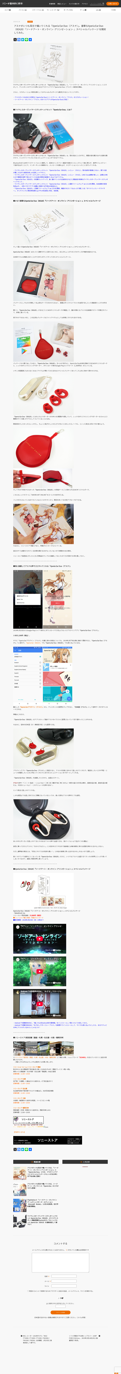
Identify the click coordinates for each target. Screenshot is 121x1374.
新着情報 (52, 4)
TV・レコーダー (52, 10)
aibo (97, 10)
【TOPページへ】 (19, 1132)
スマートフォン (37, 10)
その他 (113, 10)
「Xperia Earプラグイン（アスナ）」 (31, 707)
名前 (47, 1276)
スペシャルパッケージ (49, 92)
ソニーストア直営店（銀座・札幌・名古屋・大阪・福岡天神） (36, 1057)
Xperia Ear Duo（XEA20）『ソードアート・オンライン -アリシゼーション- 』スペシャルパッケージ (63, 201)
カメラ (7, 10)
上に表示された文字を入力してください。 (60, 1303)
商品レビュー (62, 4)
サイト (47, 1286)
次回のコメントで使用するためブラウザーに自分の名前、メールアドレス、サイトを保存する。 (61, 1291)
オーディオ (67, 10)
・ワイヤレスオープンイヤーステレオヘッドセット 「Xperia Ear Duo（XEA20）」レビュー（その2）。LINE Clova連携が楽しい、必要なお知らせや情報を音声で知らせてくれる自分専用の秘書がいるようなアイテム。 (60, 176)
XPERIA (30, 21)
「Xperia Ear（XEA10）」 (34, 643)
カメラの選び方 (74, 4)
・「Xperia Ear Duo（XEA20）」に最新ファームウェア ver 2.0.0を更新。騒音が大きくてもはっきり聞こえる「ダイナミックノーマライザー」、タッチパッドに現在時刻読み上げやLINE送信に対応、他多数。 (59, 189)
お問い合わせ (112, 3)
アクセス (85, 4)
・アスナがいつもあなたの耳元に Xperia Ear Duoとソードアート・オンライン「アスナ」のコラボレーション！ (51, 97)
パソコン (21, 10)
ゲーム (82, 10)
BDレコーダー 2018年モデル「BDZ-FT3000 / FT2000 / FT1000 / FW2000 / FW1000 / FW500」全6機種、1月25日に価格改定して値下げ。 (37, 1339)
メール (48, 1281)
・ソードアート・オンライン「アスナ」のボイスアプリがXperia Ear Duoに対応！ (41, 99)
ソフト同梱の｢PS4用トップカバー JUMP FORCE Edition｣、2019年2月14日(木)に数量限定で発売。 (83, 1338)
